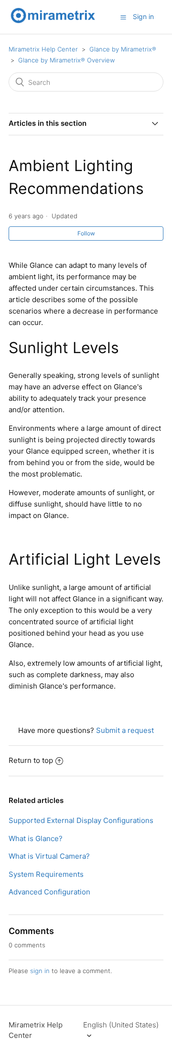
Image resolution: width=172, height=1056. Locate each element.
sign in (40, 971)
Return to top (31, 760)
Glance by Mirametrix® (122, 49)
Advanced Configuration (49, 891)
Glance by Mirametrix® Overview (66, 60)
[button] (123, 17)
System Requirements (46, 874)
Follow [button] (86, 233)
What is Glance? (36, 838)
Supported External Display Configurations (81, 820)
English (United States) (121, 1024)
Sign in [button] (143, 16)
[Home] (53, 21)
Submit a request (125, 730)
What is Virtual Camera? (49, 856)
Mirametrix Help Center (43, 49)
